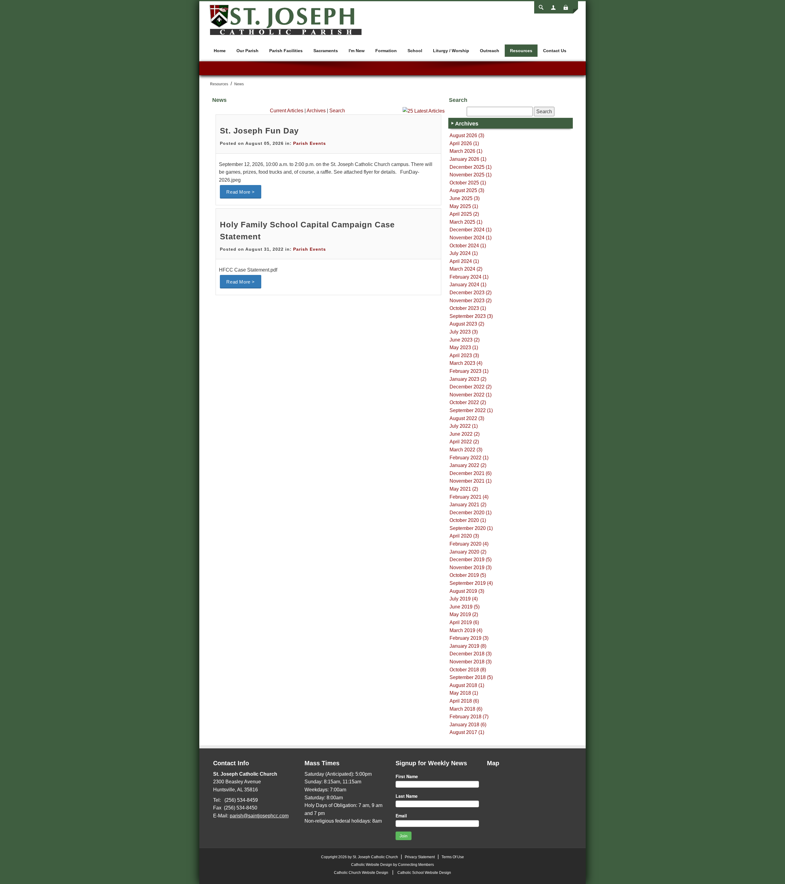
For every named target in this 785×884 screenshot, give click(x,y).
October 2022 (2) (468, 402)
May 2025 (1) (464, 206)
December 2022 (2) (471, 386)
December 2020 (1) (471, 512)
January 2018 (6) (468, 724)
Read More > (240, 192)
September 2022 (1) (471, 410)
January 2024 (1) (468, 284)
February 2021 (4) (469, 497)
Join (404, 835)
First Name (407, 776)
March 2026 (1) (466, 151)
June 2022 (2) (465, 434)
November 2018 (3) (471, 661)
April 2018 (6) (464, 701)
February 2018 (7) (469, 716)
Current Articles (286, 110)
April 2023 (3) (464, 355)
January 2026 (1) (468, 159)
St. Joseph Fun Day (259, 130)
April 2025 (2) (464, 214)
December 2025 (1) (471, 167)
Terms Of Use (453, 857)
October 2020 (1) (468, 520)
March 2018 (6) (466, 709)
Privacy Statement (420, 857)
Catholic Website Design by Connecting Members (392, 865)
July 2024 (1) (464, 253)
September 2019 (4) (471, 583)
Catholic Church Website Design (361, 872)
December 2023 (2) (471, 292)
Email (401, 816)
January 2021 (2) (468, 504)
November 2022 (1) (471, 394)
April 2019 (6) (464, 622)
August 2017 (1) (467, 732)
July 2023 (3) (464, 331)
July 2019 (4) (464, 598)
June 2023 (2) (465, 339)
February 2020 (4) (469, 543)
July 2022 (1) (464, 426)
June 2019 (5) (465, 606)
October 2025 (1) (468, 182)
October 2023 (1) (468, 308)
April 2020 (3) (464, 536)
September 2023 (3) (471, 316)
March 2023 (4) (466, 363)
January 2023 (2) (468, 379)
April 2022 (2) (464, 441)
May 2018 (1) (464, 693)
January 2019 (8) (468, 646)
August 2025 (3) (467, 190)
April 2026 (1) (464, 143)
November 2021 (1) (471, 481)
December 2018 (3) (471, 653)
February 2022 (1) (469, 457)
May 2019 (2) (464, 614)
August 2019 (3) (467, 591)
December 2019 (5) (471, 559)
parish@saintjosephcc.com (259, 815)
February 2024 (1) (469, 277)
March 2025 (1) (466, 222)
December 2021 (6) (471, 473)
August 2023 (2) (467, 323)
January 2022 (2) (468, 465)
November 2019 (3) (471, 567)
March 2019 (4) (466, 630)
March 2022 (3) (466, 449)
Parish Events (309, 143)
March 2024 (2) (466, 269)
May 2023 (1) (464, 347)
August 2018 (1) (467, 685)
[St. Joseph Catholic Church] (285, 19)
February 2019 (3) (469, 638)
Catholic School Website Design (424, 872)
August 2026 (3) (467, 135)
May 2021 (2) (464, 489)
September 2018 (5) (471, 677)
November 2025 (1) (471, 174)
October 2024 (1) (468, 245)
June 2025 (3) (465, 198)
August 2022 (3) (467, 418)
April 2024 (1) (464, 261)
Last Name (407, 796)
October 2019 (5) (468, 575)
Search (337, 110)
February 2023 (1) (469, 371)
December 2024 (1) (471, 229)
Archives (316, 110)
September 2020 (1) (471, 528)
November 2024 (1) (471, 237)
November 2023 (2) (471, 300)
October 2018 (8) (468, 669)
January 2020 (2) (468, 551)
